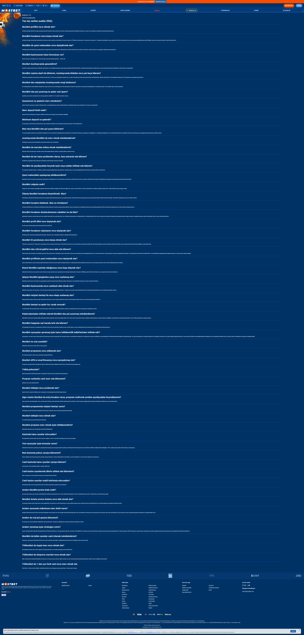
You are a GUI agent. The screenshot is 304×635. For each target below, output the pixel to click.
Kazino (93, 10)
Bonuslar (124, 596)
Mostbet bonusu (161, 1)
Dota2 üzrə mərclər (153, 605)
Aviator (123, 587)
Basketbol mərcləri (153, 587)
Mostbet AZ (25, 15)
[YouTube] (249, 585)
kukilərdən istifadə (151, 632)
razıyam (293, 631)
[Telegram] (247, 585)
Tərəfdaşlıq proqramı (214, 587)
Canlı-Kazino (125, 10)
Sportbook (124, 594)
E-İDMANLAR (225, 10)
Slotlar (150, 603)
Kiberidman (125, 585)
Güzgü (123, 601)
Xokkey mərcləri (152, 585)
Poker (256, 10)
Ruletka (150, 607)
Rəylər (210, 590)
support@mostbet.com (248, 591)
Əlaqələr (286, 10)
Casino (123, 592)
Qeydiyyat (289, 5)
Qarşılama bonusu (153, 596)
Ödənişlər (124, 603)
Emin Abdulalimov (30, 17)
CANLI (64, 10)
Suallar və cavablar (186, 587)
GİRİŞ (299, 5)
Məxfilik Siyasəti (66, 585)
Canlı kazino (151, 598)
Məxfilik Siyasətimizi (132, 632)
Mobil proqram (125, 590)
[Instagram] (245, 585)
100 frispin (151, 594)
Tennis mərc (125, 605)
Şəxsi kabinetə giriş (186, 592)
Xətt (36, 10)
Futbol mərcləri (125, 607)
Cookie (90, 585)
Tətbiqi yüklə (185, 590)
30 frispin (151, 592)
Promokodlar (152, 601)
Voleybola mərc (152, 590)
